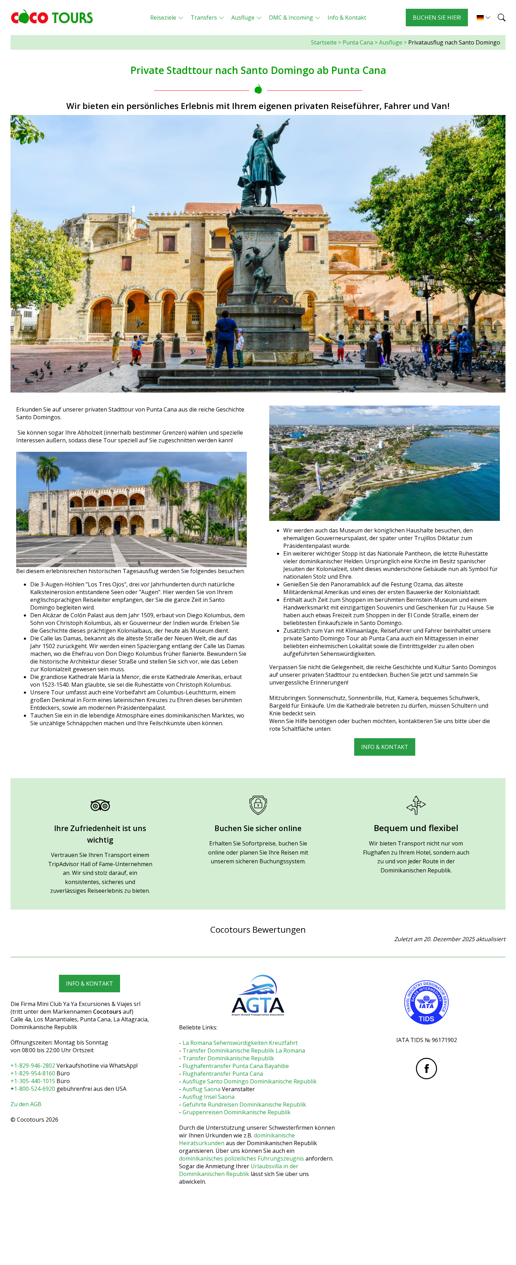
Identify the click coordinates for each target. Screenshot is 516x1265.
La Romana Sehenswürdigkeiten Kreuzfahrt (240, 1043)
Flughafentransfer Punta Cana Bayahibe (236, 1066)
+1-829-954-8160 (33, 1073)
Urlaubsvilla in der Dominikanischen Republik (238, 1170)
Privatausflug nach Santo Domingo (454, 42)
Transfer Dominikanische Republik (228, 1058)
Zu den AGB (26, 1104)
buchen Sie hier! (437, 17)
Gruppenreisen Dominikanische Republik (237, 1112)
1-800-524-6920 (34, 1089)
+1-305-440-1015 (33, 1081)
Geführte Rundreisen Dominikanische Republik (244, 1104)
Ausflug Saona (201, 1089)
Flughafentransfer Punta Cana (223, 1073)
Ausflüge (390, 42)
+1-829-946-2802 (34, 1065)
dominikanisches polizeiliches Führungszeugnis (241, 1158)
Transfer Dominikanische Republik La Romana (244, 1050)
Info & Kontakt (384, 747)
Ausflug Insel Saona (208, 1097)
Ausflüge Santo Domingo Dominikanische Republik (250, 1081)
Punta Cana (358, 42)
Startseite (324, 42)
